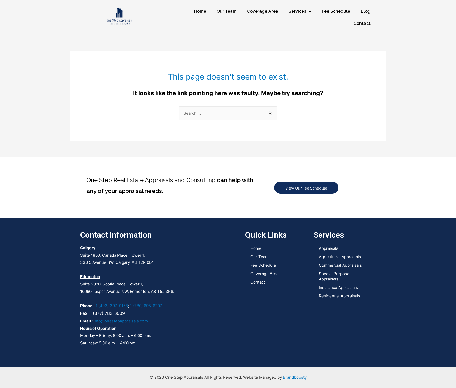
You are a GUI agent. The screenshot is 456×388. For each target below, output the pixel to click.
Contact (362, 23)
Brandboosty (295, 377)
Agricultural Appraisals (340, 256)
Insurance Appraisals (338, 287)
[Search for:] (228, 113)
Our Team (226, 11)
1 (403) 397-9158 (112, 305)
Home (200, 11)
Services (297, 11)
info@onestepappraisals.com (121, 321)
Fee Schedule (336, 11)
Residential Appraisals (339, 295)
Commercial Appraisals (340, 265)
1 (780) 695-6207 (146, 305)
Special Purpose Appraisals (334, 276)
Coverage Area (262, 11)
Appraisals (328, 248)
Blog (365, 11)
